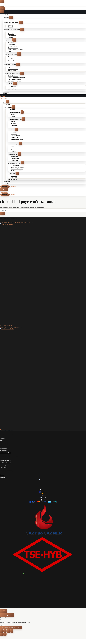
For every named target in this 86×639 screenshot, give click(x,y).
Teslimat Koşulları (4, 465)
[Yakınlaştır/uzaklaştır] (1, 631)
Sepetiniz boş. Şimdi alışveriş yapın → (11, 627)
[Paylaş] (8, 631)
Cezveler (13, 121)
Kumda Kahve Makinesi (6, 325)
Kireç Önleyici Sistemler (17, 168)
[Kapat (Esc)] (11, 631)
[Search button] (2, 213)
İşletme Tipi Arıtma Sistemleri (18, 167)
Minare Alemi (14, 175)
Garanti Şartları (3, 467)
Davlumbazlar (14, 125)
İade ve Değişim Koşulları (5, 460)
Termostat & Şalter (15, 135)
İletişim (7, 183)
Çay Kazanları (11, 109)
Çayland (13, 114)
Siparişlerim (2, 477)
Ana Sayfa (7, 104)
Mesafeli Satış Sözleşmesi (5, 462)
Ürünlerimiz (8, 107)
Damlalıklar (13, 123)
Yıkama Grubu (14, 160)
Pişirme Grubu (14, 156)
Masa (12, 146)
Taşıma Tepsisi (14, 149)
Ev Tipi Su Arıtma (15, 165)
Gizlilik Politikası (3, 448)
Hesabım (2, 475)
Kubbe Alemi (14, 177)
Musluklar (13, 132)
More (4, 102)
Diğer (12, 141)
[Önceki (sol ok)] (1, 634)
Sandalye (13, 147)
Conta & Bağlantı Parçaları (17, 139)
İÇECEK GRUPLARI (12, 179)
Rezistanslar (14, 133)
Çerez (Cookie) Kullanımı (5, 452)
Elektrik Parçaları (15, 137)
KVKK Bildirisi (3, 450)
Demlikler (13, 126)
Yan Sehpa (13, 151)
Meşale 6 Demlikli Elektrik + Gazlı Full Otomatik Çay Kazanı (15, 222)
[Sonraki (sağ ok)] (5, 634)
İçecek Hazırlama (15, 158)
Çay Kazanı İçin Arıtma (16, 170)
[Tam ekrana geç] (5, 631)
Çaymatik (13, 116)
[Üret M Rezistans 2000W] (43, 329)
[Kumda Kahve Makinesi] (43, 224)
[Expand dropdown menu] (7, 102)
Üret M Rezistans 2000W (6, 430)
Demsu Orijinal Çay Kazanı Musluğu (9, 327)
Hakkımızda (8, 181)
